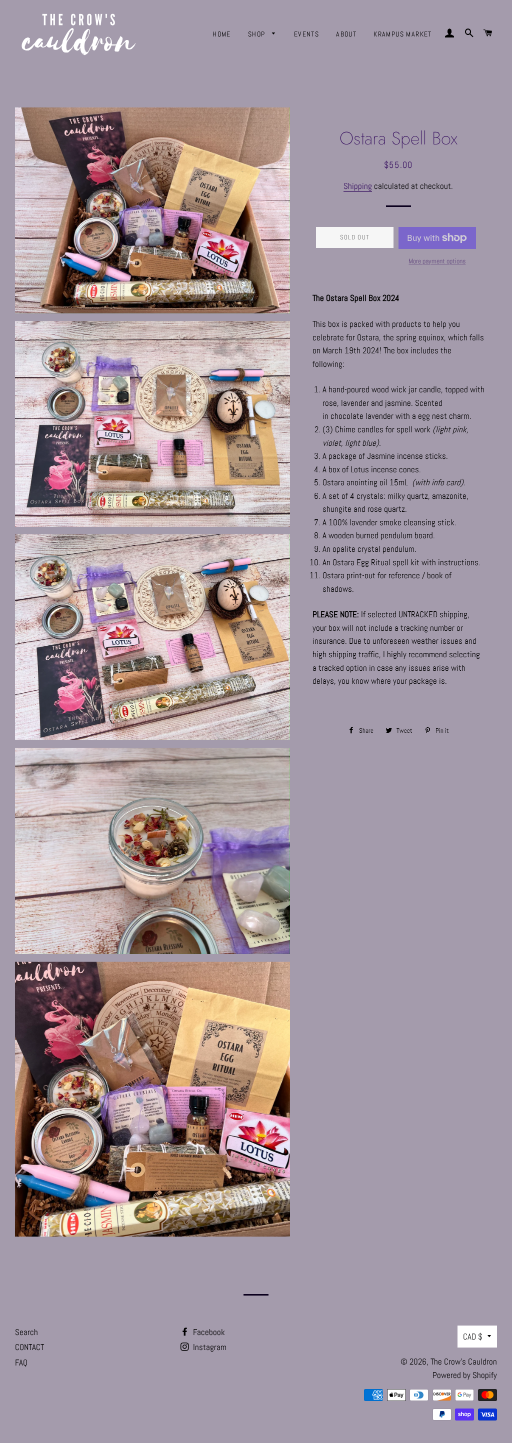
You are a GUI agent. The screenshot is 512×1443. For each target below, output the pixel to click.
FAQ (21, 1362)
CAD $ (472, 1336)
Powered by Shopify (464, 1375)
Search (26, 1332)
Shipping (358, 185)
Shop (258, 33)
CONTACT (29, 1347)
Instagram (208, 1347)
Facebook (208, 1332)
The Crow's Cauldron (463, 1361)
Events (306, 33)
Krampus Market (403, 33)
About (346, 33)
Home (221, 33)
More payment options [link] (437, 260)
